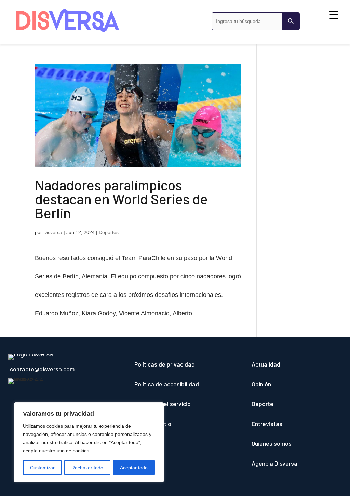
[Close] (157, 408)
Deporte (262, 404)
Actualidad (266, 364)
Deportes (109, 232)
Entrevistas (267, 423)
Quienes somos (272, 443)
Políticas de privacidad (164, 364)
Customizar (42, 467)
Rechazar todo (87, 467)
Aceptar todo (134, 467)
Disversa (52, 232)
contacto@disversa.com (42, 369)
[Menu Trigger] (333, 14)
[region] (89, 442)
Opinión (261, 384)
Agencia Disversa (274, 463)
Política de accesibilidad (166, 384)
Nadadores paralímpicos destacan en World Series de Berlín (121, 198)
